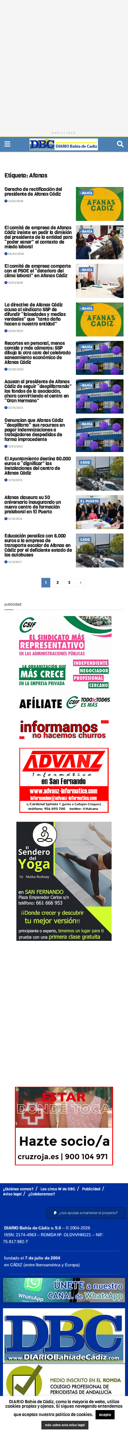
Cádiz (85, 462)
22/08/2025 (15, 331)
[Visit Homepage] (63, 144)
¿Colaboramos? (41, 1194)
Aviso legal (12, 1194)
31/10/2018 (14, 519)
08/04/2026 (15, 254)
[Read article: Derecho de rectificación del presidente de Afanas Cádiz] (100, 204)
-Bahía (86, 193)
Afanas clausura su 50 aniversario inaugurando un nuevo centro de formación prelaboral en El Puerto (32, 504)
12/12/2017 (14, 562)
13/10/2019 (14, 480)
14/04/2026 (15, 201)
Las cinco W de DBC (57, 1189)
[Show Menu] (7, 144)
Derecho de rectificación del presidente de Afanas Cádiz (33, 191)
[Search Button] (120, 144)
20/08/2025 (15, 369)
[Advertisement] (64, 64)
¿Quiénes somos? (18, 1189)
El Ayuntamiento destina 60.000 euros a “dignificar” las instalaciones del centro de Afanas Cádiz (37, 466)
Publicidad (91, 1189)
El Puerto (89, 501)
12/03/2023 (15, 446)
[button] (85, 1213)
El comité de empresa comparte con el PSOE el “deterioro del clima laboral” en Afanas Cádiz (37, 271)
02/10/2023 (15, 408)
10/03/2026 (15, 283)
